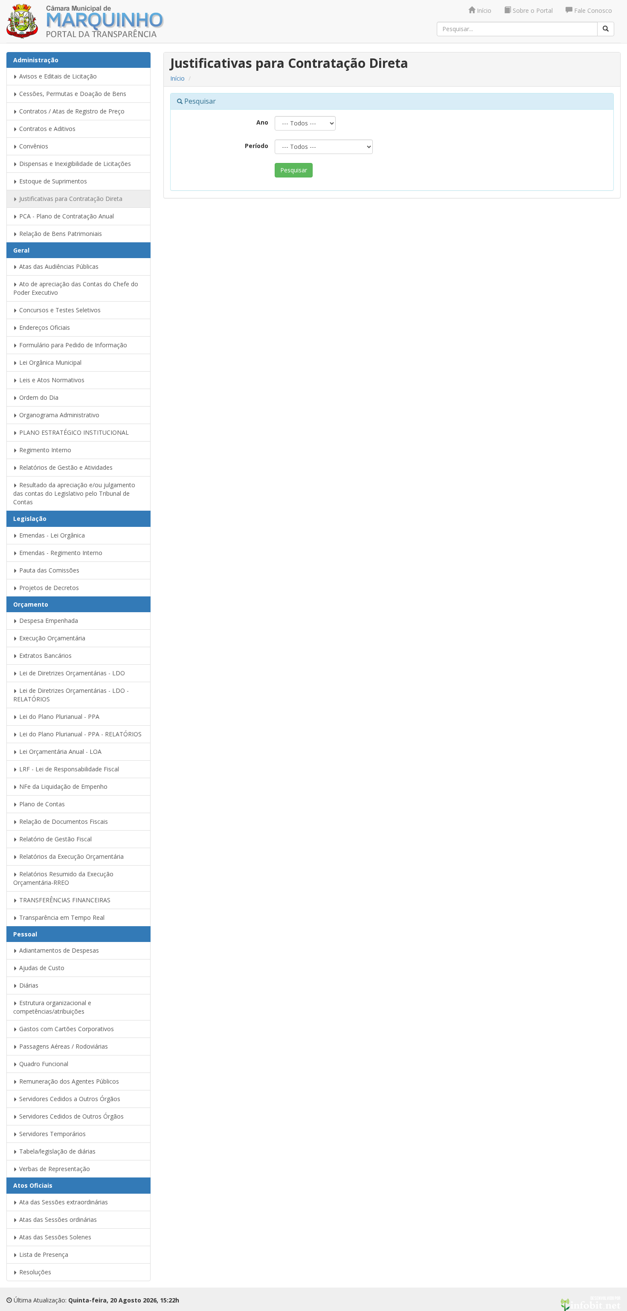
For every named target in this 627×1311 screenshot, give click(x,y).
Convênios (32, 146)
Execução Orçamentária (51, 638)
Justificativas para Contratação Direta (69, 199)
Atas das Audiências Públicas (58, 266)
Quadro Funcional (42, 1064)
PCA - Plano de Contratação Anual (65, 216)
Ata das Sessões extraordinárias (62, 1202)
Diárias (27, 985)
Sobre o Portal (532, 10)
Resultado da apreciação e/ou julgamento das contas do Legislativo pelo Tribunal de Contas (74, 493)
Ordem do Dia (37, 397)
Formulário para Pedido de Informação (72, 345)
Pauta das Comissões (48, 570)
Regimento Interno (44, 450)
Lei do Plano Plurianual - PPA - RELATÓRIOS (79, 734)
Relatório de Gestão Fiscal (54, 839)
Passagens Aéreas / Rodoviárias (62, 1046)
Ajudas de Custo (40, 968)
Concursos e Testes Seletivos (59, 310)
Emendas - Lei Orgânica (51, 535)
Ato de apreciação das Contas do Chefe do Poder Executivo (75, 288)
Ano (262, 122)
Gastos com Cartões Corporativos (65, 1029)
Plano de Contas (41, 804)
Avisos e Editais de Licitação (57, 76)
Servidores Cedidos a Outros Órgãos (68, 1099)
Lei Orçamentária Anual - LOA (59, 751)
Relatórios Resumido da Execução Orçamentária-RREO (63, 878)
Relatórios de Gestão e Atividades (65, 467)
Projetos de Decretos (48, 588)
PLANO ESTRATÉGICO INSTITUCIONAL (73, 432)
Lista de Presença (42, 1254)
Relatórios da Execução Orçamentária (70, 856)
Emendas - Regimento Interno (59, 553)
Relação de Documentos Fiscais (62, 821)
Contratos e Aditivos (46, 129)
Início (483, 10)
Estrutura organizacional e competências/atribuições (52, 1007)
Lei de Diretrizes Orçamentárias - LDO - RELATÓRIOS (71, 694)
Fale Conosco (592, 10)
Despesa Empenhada (47, 620)
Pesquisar (293, 170)
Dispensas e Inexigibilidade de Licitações (74, 164)
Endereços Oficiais (43, 327)
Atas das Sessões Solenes (54, 1237)
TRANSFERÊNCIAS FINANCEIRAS (63, 900)
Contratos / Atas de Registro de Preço (71, 111)
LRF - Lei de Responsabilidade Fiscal (68, 769)
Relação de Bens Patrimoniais (59, 234)
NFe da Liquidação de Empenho (62, 786)
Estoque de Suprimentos (52, 181)
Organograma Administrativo (58, 415)
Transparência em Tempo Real (60, 917)
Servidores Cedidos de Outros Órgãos (70, 1116)
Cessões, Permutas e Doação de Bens (71, 94)
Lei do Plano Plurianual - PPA (58, 716)
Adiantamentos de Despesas (58, 950)
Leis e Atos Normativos (50, 380)
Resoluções (34, 1272)
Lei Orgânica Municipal (49, 362)
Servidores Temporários (51, 1134)
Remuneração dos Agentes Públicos (68, 1081)
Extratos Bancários (44, 655)
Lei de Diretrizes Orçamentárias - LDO (71, 673)
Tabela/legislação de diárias (56, 1151)
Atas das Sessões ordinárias (57, 1219)
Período (256, 146)
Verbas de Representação (53, 1169)
